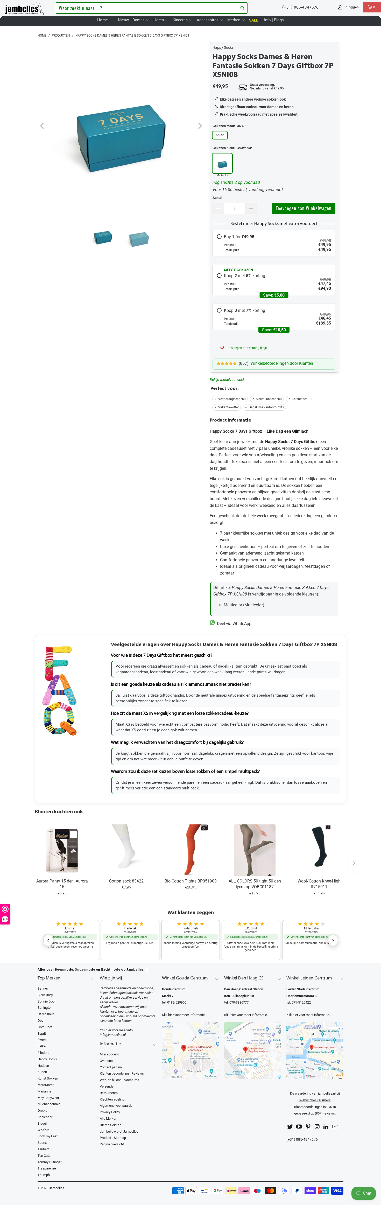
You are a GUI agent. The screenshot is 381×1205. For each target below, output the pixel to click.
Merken (234, 20)
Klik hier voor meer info (116, 1030)
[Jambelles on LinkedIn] (326, 1126)
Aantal (217, 198)
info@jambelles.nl (113, 1035)
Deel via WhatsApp (233, 623)
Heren (159, 20)
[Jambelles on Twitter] (290, 1126)
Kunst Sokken (48, 1078)
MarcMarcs (46, 1085)
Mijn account (109, 1054)
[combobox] (151, 8)
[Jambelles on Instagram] (317, 1126)
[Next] (199, 126)
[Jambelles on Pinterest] (308, 1126)
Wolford (43, 1130)
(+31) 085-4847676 (300, 7)
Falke (42, 1046)
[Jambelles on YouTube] (299, 1126)
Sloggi (42, 1123)
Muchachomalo (49, 1104)
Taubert (43, 1149)
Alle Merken (108, 1118)
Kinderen (181, 20)
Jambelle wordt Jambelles (119, 1131)
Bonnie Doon (47, 1001)
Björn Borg (45, 995)
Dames (139, 20)
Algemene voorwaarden (117, 1106)
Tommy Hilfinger (49, 1162)
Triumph (44, 1175)
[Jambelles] (24, 7)
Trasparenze (47, 1168)
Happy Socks (223, 47)
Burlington (45, 1008)
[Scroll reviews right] (333, 940)
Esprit (42, 1033)
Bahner (43, 988)
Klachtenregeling (112, 1099)
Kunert (42, 1072)
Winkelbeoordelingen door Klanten (282, 363)
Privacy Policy (110, 1112)
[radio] (274, 243)
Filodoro (43, 1053)
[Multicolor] (222, 163)
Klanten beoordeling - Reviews (122, 1073)
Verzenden (107, 1086)
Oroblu (42, 1110)
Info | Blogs (274, 20)
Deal (41, 1020)
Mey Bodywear (48, 1098)
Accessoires (208, 20)
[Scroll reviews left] (48, 940)
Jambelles (56, 1188)
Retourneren (109, 1093)
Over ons (106, 1061)
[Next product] (354, 863)
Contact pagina (111, 1067)
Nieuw (123, 20)
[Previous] (42, 126)
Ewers (42, 1040)
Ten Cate (44, 1156)
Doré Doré (45, 1027)
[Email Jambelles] (335, 1126)
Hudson (43, 1066)
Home (102, 20)
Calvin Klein (46, 1014)
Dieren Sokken (110, 1125)
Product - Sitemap (113, 1138)
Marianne (44, 1091)
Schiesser (45, 1117)
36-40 (220, 135)
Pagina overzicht (112, 1144)
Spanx (42, 1143)
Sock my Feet (48, 1136)
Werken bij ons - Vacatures (119, 1080)
